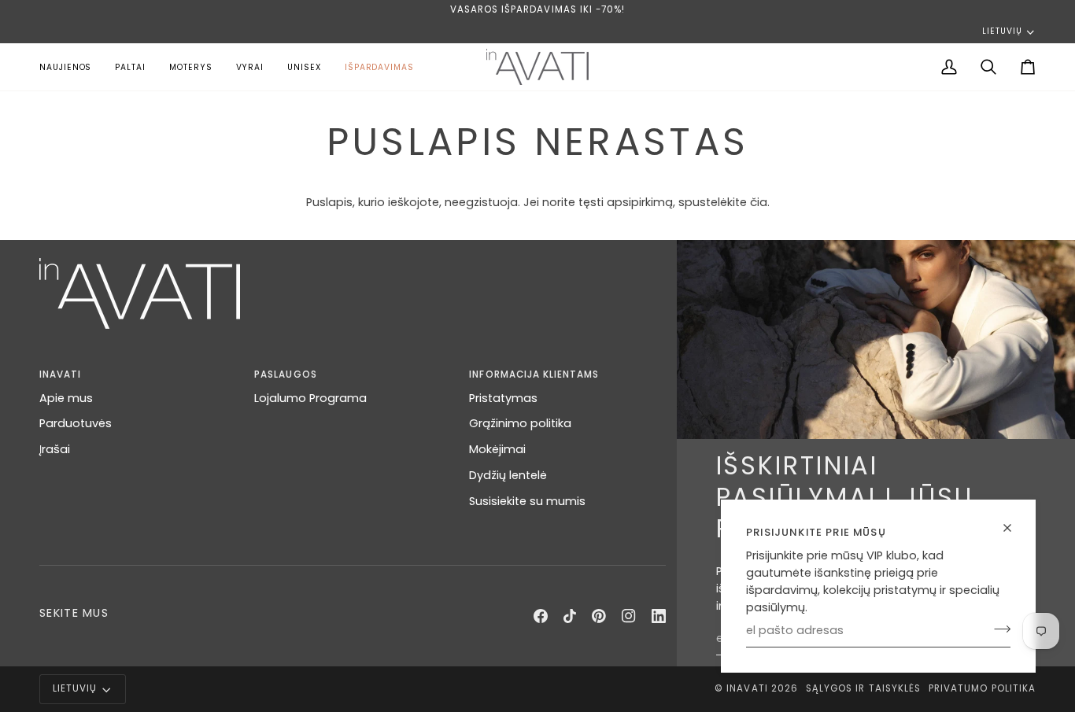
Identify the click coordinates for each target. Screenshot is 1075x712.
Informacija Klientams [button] (534, 374)
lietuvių (1001, 31)
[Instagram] (629, 616)
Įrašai (54, 449)
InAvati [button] (60, 374)
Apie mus (66, 398)
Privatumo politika (982, 688)
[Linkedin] (659, 616)
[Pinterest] (599, 616)
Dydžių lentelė (508, 475)
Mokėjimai (497, 449)
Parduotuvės (75, 423)
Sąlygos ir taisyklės (863, 688)
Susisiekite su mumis (527, 501)
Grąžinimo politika (520, 423)
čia (758, 202)
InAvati (746, 688)
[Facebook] (541, 616)
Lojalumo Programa (310, 398)
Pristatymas (503, 398)
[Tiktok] (569, 616)
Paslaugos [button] (285, 374)
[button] (190, 66)
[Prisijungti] (997, 628)
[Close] (1014, 528)
